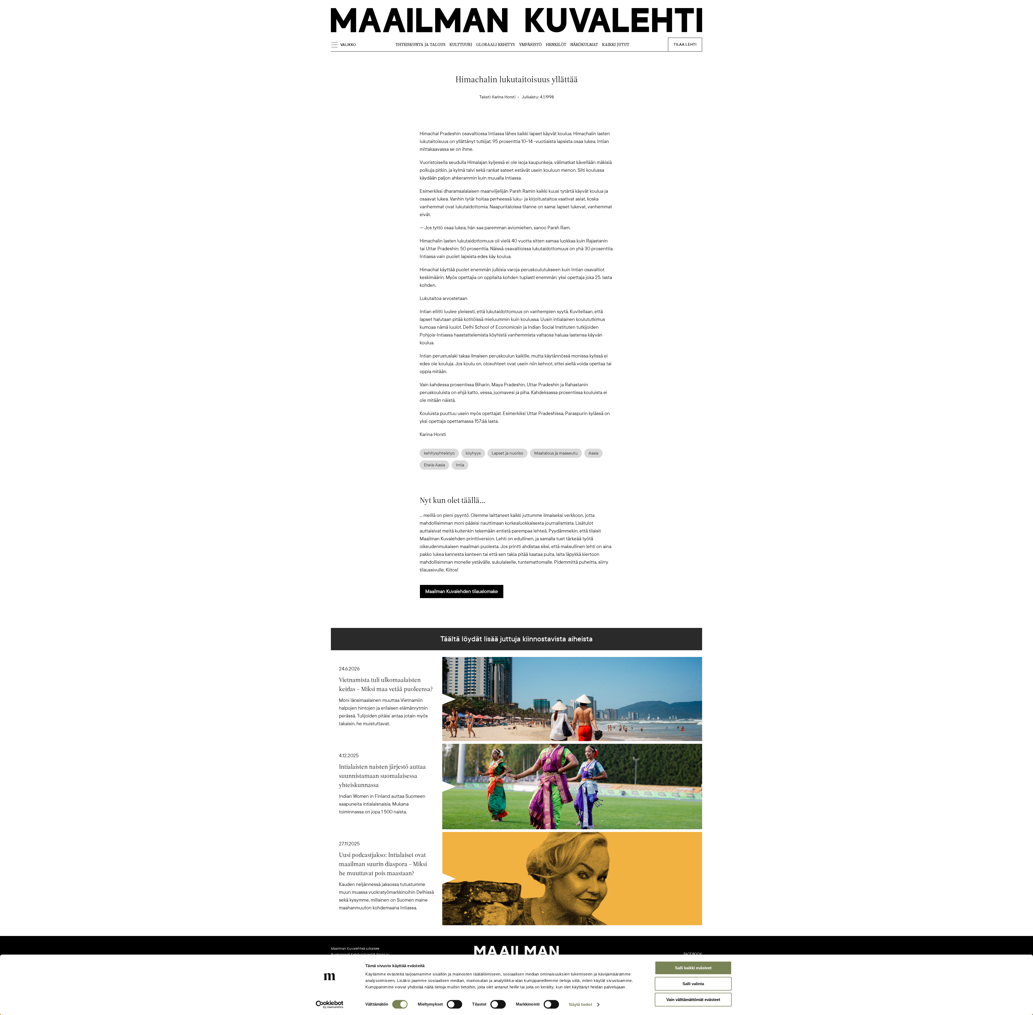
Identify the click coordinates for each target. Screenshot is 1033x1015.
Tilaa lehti (685, 44)
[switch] (454, 1004)
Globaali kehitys (495, 44)
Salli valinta (693, 983)
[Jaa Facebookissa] (525, 120)
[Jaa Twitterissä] (490, 120)
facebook (693, 954)
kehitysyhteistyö (439, 453)
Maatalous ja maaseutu (556, 453)
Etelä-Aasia (434, 465)
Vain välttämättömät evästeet (693, 999)
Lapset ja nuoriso (507, 453)
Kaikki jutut (615, 44)
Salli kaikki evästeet (693, 968)
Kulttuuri (461, 44)
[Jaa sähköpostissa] (542, 120)
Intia (460, 465)
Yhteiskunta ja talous (420, 44)
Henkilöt (556, 44)
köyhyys (473, 453)
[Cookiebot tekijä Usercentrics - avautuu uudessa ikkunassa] (329, 1004)
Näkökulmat (584, 44)
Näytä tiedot (580, 1004)
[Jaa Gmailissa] (508, 120)
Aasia (593, 453)
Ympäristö (530, 44)
